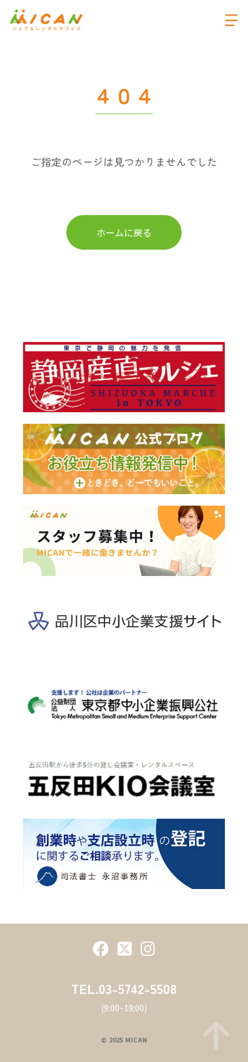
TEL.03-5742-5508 (124, 988)
